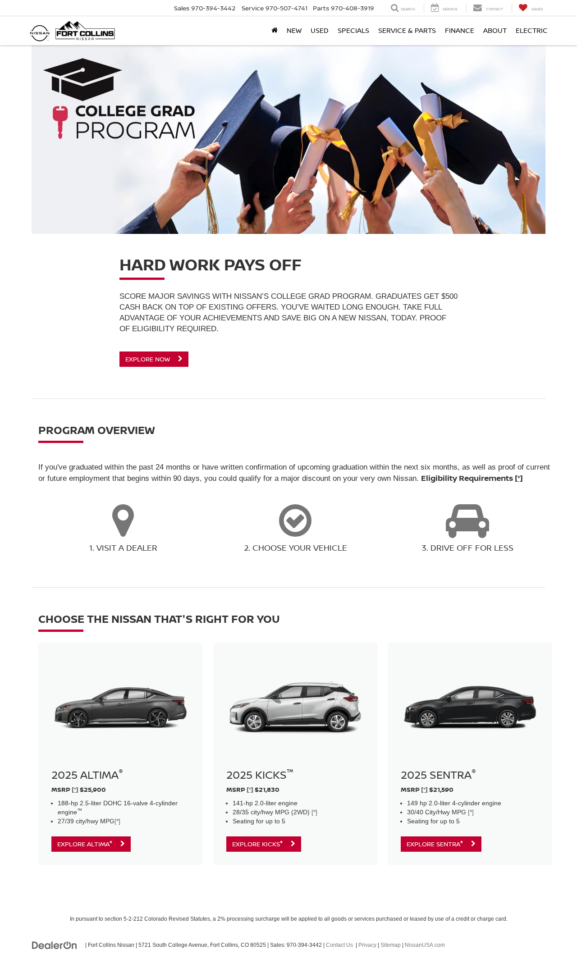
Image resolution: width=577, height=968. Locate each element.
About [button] (495, 30)
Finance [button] (459, 30)
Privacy (367, 945)
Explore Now (148, 359)
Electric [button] (532, 30)
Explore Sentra (435, 843)
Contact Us (339, 945)
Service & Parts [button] (407, 30)
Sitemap (390, 945)
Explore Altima (84, 843)
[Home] (274, 30)
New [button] (294, 30)
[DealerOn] (55, 944)
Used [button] (320, 30)
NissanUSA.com (425, 945)
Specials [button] (353, 30)
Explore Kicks (257, 843)
